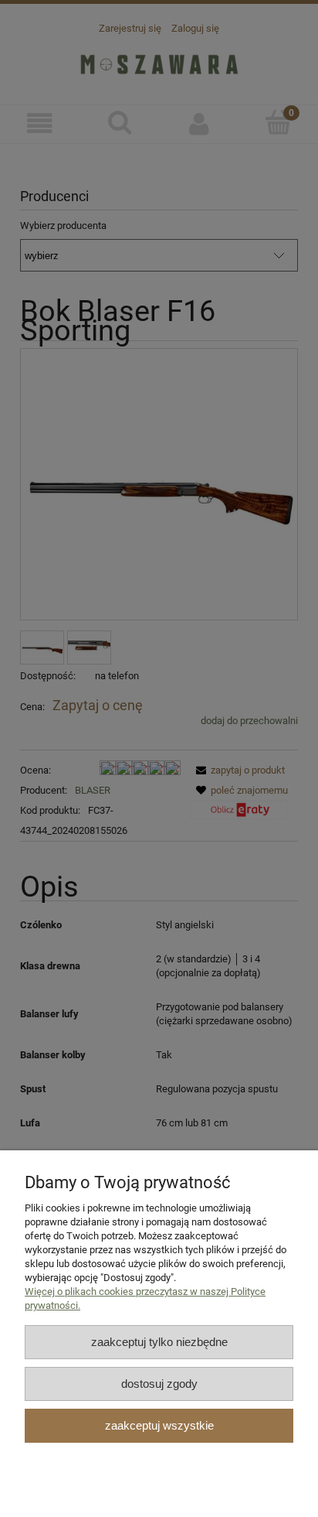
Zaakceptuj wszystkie (159, 1425)
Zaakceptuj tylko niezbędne (159, 1341)
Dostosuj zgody (159, 1383)
